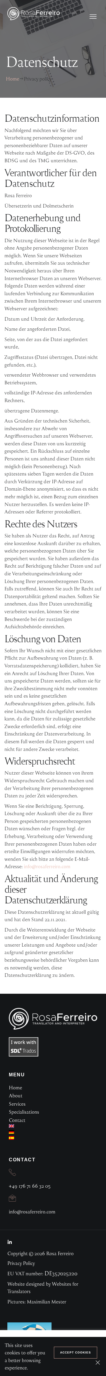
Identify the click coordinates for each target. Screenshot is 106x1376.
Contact (17, 1120)
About (15, 1095)
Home (12, 79)
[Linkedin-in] (9, 1242)
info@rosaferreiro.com (47, 866)
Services (17, 1104)
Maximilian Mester (46, 1301)
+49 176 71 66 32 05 (30, 1186)
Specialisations (24, 1112)
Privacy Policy (21, 1263)
